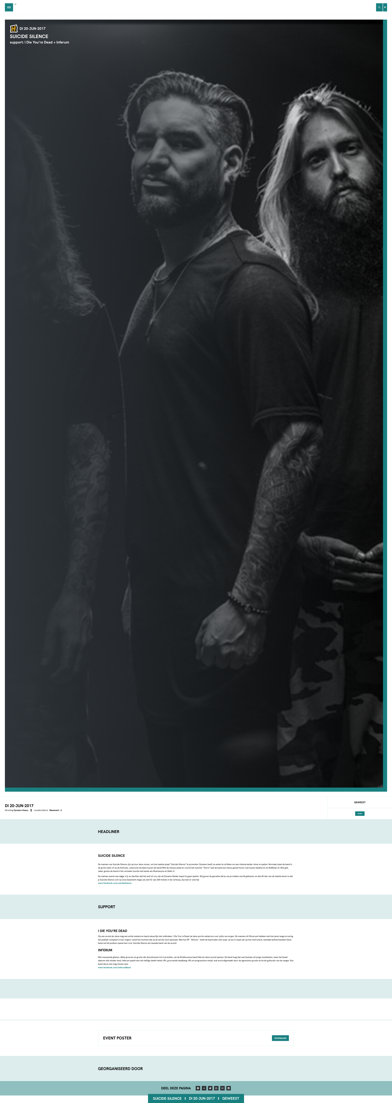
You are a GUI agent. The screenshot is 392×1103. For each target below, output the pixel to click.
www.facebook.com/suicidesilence (114, 883)
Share (360, 814)
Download (280, 1038)
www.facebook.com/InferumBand (114, 967)
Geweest (230, 1098)
